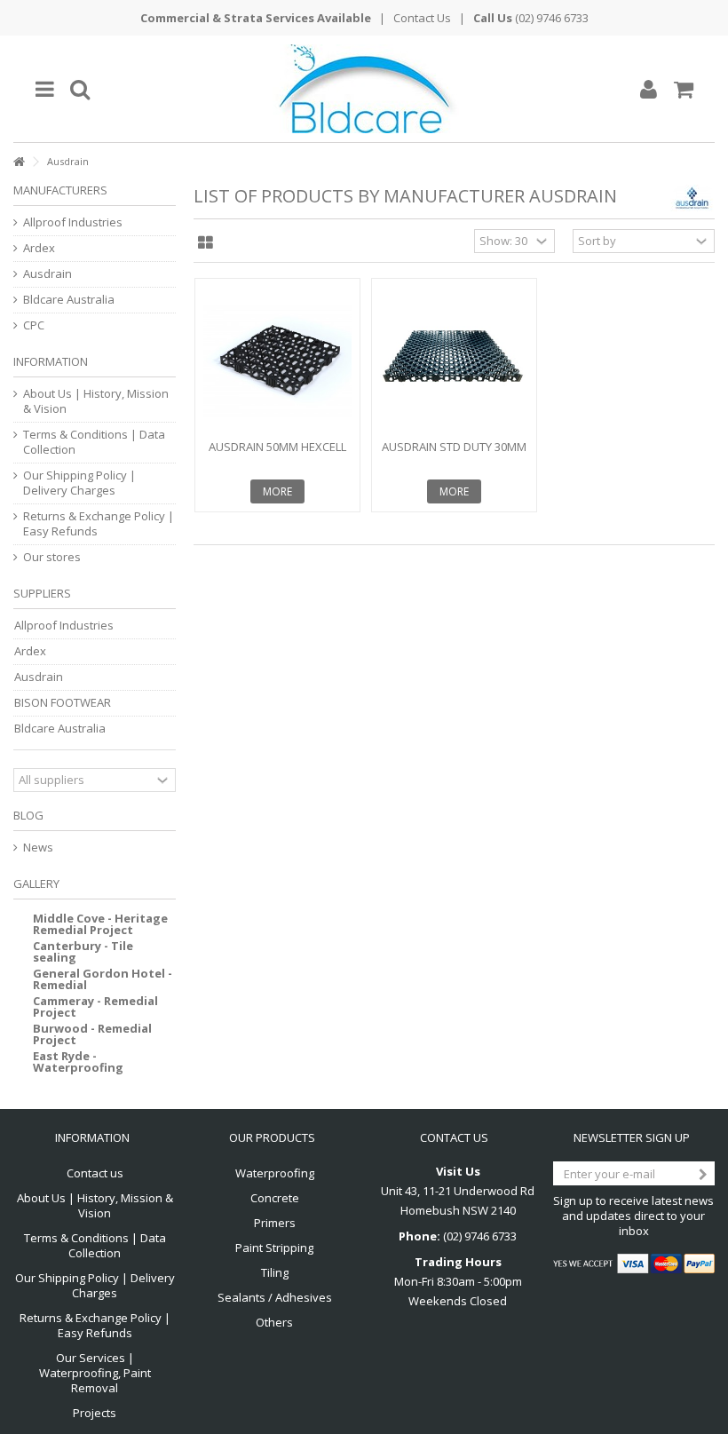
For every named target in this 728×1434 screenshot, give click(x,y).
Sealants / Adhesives (275, 1297)
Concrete (274, 1198)
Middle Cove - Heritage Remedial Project (100, 924)
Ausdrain (47, 273)
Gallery (36, 883)
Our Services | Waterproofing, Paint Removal (95, 1373)
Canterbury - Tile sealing (83, 951)
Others (274, 1322)
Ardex (39, 248)
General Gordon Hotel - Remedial (102, 979)
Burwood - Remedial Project (92, 1034)
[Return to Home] (18, 162)
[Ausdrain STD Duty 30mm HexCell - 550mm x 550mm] (454, 361)
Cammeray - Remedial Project (95, 1006)
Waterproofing (274, 1173)
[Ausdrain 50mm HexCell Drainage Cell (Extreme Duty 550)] (277, 361)
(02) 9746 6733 (552, 18)
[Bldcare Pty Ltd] (364, 88)
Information (50, 361)
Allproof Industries (73, 222)
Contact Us (422, 18)
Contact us (95, 1173)
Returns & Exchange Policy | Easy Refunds (98, 524)
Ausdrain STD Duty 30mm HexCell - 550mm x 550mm (454, 454)
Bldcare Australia (69, 299)
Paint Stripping (274, 1248)
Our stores (52, 557)
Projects (94, 1413)
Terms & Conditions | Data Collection (94, 442)
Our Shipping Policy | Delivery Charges (79, 483)
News (38, 847)
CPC (33, 325)
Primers (275, 1223)
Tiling (275, 1272)
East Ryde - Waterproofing (78, 1061)
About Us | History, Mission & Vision (96, 401)
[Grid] (205, 243)
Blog (28, 815)
